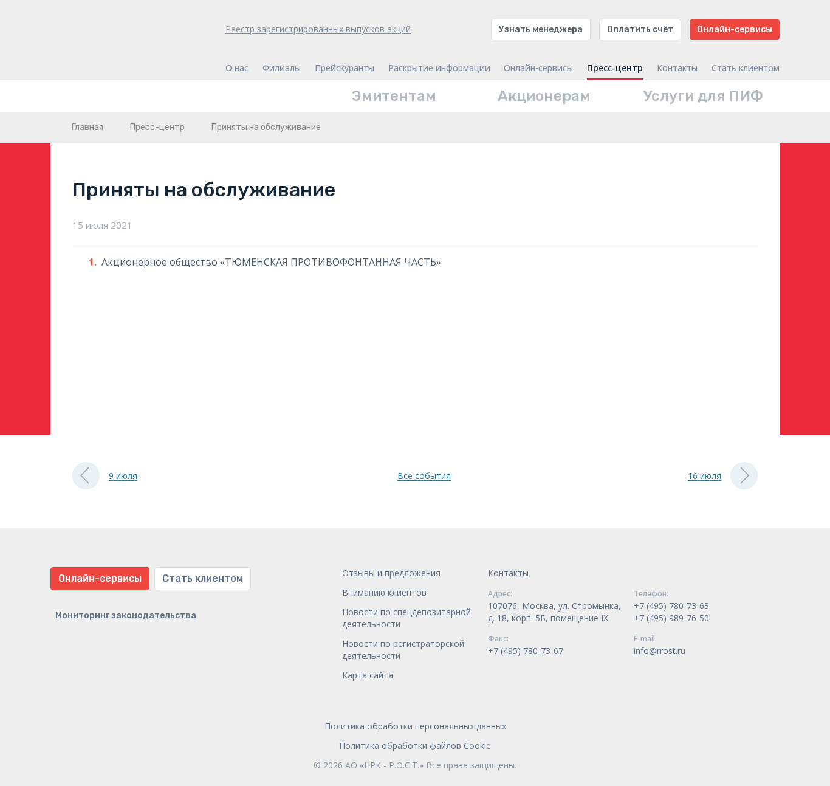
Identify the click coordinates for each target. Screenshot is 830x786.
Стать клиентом (746, 68)
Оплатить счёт (640, 29)
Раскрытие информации (439, 68)
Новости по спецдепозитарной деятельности (406, 618)
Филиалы (281, 68)
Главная (87, 127)
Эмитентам (394, 96)
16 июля (704, 475)
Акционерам (544, 96)
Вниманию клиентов (384, 592)
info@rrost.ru (659, 651)
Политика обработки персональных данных (415, 726)
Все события (424, 475)
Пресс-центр (615, 68)
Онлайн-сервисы (734, 29)
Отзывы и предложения (391, 573)
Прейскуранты (344, 68)
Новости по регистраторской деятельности (403, 649)
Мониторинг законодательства (125, 615)
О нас (237, 68)
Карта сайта (367, 675)
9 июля (123, 475)
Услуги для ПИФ (703, 96)
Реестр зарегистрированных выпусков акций (318, 29)
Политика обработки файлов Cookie (415, 745)
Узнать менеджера (541, 29)
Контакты (677, 68)
